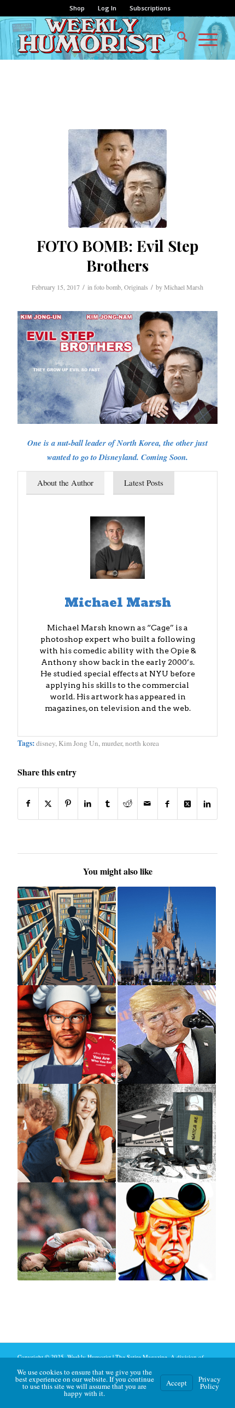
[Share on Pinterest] (68, 803)
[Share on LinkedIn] (87, 803)
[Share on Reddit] (127, 803)
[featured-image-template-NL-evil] (117, 178)
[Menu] (202, 38)
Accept (176, 1383)
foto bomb (107, 287)
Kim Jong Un (78, 743)
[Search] (176, 38)
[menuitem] (77, 8)
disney (45, 743)
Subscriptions (150, 8)
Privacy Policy (209, 1382)
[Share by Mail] (147, 803)
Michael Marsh (183, 287)
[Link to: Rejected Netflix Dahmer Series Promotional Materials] (66, 1034)
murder (112, 743)
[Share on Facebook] (28, 803)
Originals (136, 287)
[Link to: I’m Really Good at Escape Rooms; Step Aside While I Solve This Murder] (66, 1133)
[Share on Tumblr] (108, 803)
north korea (142, 743)
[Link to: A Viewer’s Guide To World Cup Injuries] (66, 1231)
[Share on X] (48, 803)
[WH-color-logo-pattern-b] (97, 38)
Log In (107, 8)
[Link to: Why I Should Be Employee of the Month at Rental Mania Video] (66, 936)
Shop (77, 8)
